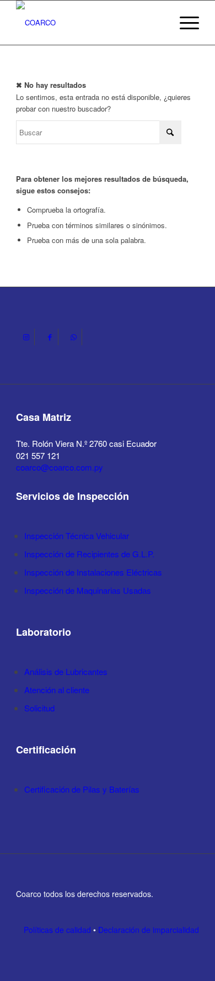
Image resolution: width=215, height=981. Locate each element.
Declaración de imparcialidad (148, 929)
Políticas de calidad (57, 929)
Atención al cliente (56, 689)
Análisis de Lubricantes (66, 671)
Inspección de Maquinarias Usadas (87, 590)
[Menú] (184, 23)
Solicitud (39, 708)
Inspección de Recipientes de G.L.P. (89, 554)
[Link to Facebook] (50, 337)
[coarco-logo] (89, 23)
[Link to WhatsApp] (74, 337)
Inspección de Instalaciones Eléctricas (93, 572)
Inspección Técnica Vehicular (76, 535)
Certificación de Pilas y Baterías (81, 789)
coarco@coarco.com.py (59, 467)
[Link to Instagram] (26, 337)
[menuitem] (184, 23)
